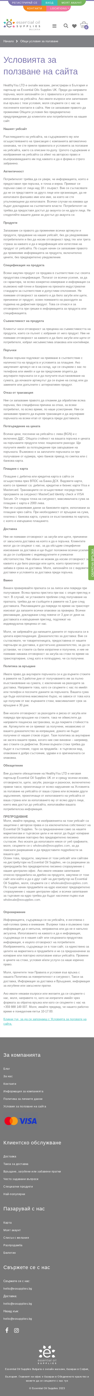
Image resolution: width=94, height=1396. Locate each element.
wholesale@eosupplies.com (51, 845)
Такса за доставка (16, 1164)
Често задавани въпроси (20, 1179)
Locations (58, 8)
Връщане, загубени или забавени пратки (32, 1171)
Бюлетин (9, 1252)
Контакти (34, 8)
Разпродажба (13, 1245)
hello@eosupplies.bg (17, 1288)
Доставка (9, 1156)
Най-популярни (14, 1194)
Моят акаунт (72, 2)
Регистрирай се (24, 2)
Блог (6, 1068)
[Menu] (54, 26)
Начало (8, 41)
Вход (49, 2)
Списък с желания (16, 1237)
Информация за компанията (23, 1091)
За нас (8, 1076)
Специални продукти (18, 1186)
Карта (7, 1222)
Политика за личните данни (23, 1099)
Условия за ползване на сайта (24, 1106)
